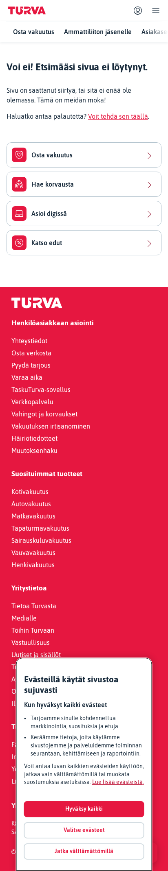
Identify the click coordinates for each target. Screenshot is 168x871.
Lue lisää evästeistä (117, 782)
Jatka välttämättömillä (84, 851)
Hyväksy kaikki (84, 809)
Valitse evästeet (84, 830)
